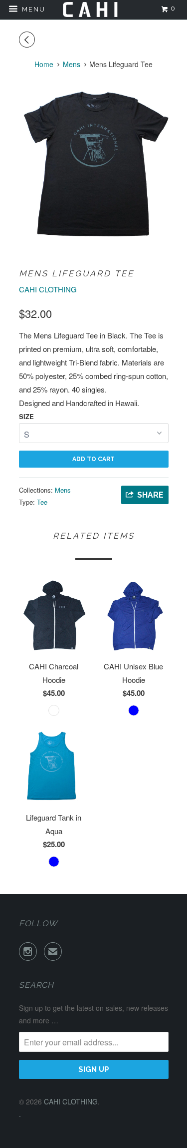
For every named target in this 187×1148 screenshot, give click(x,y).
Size (26, 416)
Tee (42, 502)
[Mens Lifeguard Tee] (94, 164)
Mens (63, 490)
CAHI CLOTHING (48, 289)
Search (36, 985)
